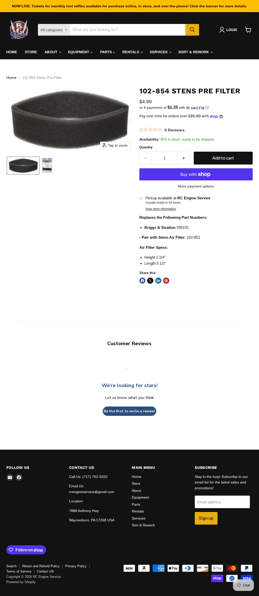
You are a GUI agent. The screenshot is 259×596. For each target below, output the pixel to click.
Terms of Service (18, 571)
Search (11, 566)
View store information (160, 209)
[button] (229, 30)
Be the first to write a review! (129, 411)
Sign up (206, 518)
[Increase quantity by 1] (184, 158)
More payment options (196, 186)
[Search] (192, 30)
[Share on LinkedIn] (158, 281)
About (51, 52)
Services (159, 52)
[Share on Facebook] (142, 281)
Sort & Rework (194, 52)
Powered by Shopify (21, 582)
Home (11, 52)
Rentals (131, 52)
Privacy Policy (76, 566)
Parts (106, 52)
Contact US (45, 571)
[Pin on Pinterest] (166, 281)
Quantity (146, 147)
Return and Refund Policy (41, 566)
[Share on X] (150, 281)
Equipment (79, 52)
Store (31, 52)
